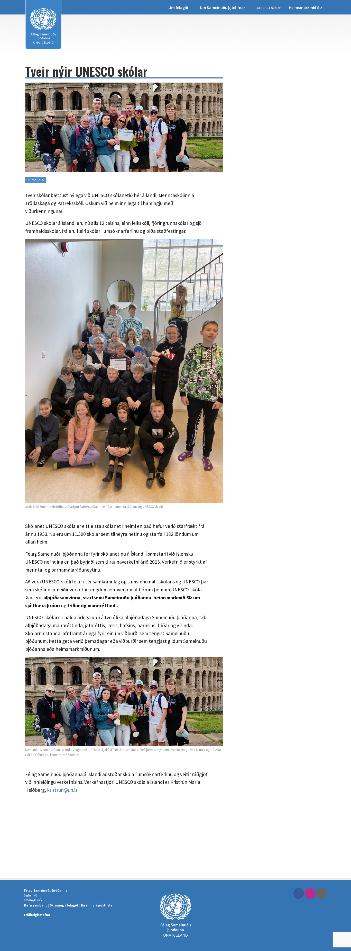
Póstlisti (321, 893)
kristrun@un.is (62, 790)
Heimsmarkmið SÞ (305, 7)
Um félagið (178, 7)
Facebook (298, 893)
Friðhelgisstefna (37, 915)
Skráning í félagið (64, 905)
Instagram (310, 893)
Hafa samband (36, 905)
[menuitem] (180, 7)
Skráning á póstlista (96, 905)
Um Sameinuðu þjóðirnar (222, 7)
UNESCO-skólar (269, 7)
